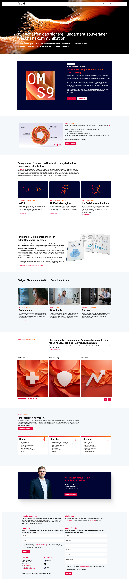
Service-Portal (92, 520)
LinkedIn (48, 564)
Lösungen (22, 169)
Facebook (48, 560)
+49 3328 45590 (69, 520)
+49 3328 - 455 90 (70, 490)
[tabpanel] (32, 377)
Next (109, 399)
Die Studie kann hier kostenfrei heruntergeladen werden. (31, 265)
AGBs (23, 573)
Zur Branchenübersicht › (55, 349)
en (103, 4)
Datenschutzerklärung (41, 544)
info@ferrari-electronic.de (72, 488)
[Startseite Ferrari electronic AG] (21, 4)
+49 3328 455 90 (27, 565)
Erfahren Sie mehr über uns (25, 428)
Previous (105, 399)
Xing (47, 567)
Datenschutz (35, 573)
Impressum (28, 573)
